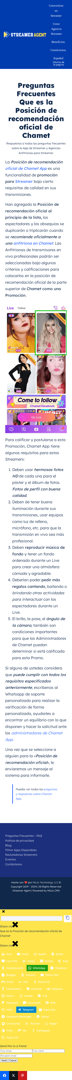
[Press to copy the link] (67, 918)
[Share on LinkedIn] (31, 1075)
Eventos (10, 859)
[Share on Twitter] (13, 1075)
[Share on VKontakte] (58, 1075)
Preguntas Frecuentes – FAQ (23, 835)
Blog (8, 845)
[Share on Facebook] (4, 1075)
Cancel (12, 1060)
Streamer (24, 181)
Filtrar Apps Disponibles (21, 850)
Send (4, 1060)
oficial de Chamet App (26, 168)
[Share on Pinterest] (22, 1075)
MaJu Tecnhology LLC (45, 882)
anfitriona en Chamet (33, 243)
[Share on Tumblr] (49, 1075)
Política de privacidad (19, 840)
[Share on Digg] (40, 1075)
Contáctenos (13, 864)
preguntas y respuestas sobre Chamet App (36, 793)
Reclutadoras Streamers (21, 854)
